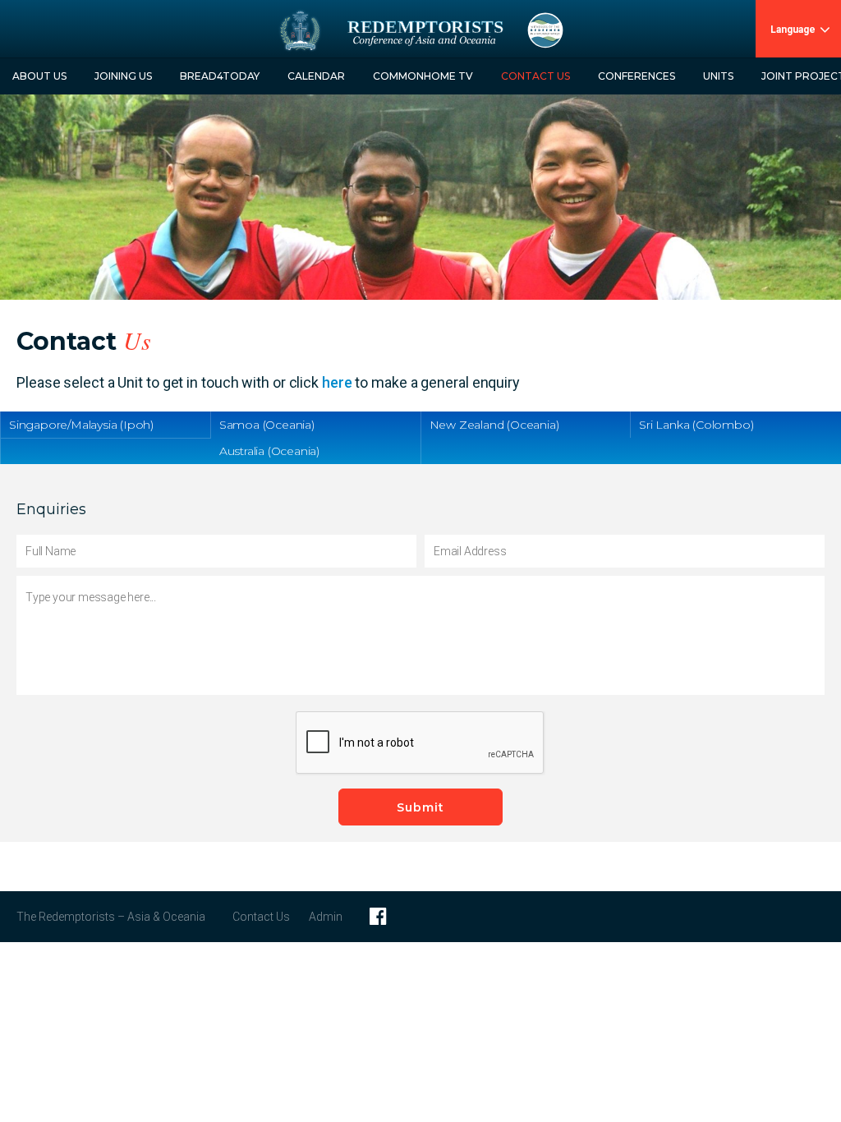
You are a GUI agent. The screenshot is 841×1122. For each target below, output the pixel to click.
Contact (535, 76)
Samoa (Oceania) (267, 424)
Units (718, 76)
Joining (123, 76)
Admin (325, 916)
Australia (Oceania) (269, 451)
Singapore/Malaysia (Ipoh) (81, 424)
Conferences (636, 76)
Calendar (316, 76)
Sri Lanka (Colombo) (696, 424)
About (39, 76)
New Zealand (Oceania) (494, 424)
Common (423, 76)
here (337, 382)
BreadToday (220, 76)
